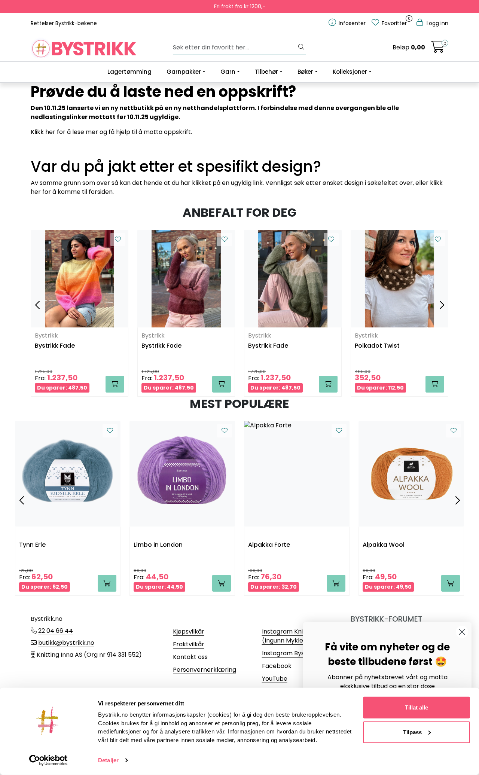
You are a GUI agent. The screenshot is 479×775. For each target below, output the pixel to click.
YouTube (274, 678)
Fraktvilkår (188, 644)
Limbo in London (158, 545)
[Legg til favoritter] (117, 239)
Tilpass (412, 732)
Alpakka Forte (269, 545)
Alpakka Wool (384, 545)
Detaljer (108, 760)
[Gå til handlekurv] (438, 49)
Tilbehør (266, 72)
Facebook (277, 666)
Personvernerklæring (204, 669)
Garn (227, 72)
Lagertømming (129, 72)
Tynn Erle (32, 545)
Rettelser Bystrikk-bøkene (64, 23)
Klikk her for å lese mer (64, 132)
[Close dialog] (462, 631)
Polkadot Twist (377, 346)
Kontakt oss (190, 657)
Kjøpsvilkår (188, 631)
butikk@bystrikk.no (66, 642)
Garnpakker (184, 72)
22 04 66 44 (55, 630)
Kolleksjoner (350, 72)
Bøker (305, 72)
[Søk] (301, 47)
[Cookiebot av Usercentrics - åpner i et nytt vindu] (48, 760)
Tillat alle (416, 707)
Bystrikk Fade (55, 346)
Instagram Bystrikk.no (294, 653)
